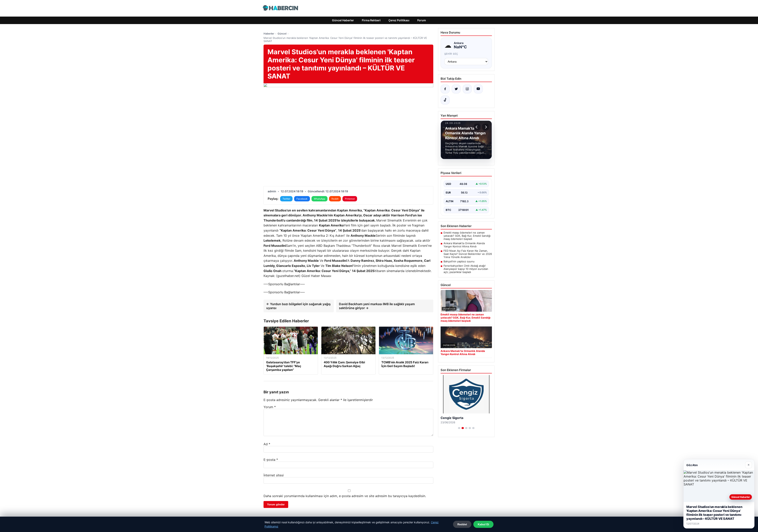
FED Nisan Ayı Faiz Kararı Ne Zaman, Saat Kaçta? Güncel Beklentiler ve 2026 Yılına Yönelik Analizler (468, 254)
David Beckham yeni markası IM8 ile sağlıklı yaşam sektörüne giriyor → (377, 306)
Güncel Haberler (343, 20)
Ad (267, 444)
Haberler (269, 33)
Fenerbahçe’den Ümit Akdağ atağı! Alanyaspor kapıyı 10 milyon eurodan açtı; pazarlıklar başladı (466, 269)
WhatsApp (319, 198)
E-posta (271, 460)
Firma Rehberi (371, 20)
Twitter (286, 198)
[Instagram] (467, 88)
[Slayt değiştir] (459, 428)
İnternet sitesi (274, 475)
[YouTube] (478, 88)
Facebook (302, 198)
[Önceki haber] (477, 127)
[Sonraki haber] (485, 127)
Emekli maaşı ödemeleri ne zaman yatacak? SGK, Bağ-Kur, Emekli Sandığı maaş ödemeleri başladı (467, 235)
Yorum (270, 407)
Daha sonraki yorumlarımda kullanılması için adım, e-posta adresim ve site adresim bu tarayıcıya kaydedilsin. (345, 496)
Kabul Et (483, 524)
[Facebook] (445, 88)
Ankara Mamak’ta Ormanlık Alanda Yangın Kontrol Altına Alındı (464, 245)
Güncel (282, 33)
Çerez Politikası (398, 20)
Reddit (335, 198)
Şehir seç (451, 53)
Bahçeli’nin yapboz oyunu (459, 261)
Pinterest (350, 198)
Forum (421, 20)
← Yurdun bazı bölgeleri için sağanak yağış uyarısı (298, 306)
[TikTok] (445, 100)
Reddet (462, 524)
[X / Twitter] (456, 88)
